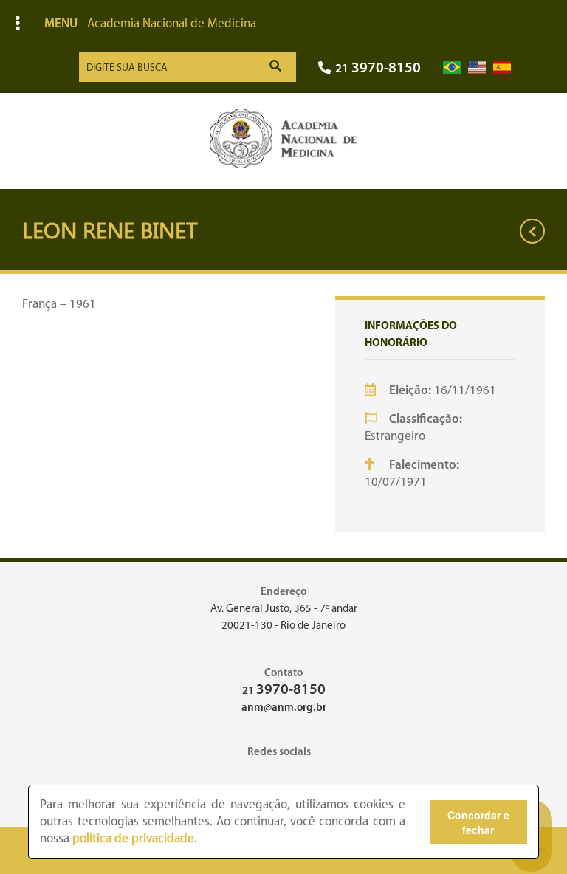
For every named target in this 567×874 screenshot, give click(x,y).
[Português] (452, 67)
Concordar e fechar (478, 822)
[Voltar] (532, 231)
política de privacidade (133, 839)
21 (378, 69)
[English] (477, 67)
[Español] (502, 67)
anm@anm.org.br (283, 708)
